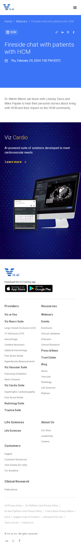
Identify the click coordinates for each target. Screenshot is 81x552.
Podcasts (46, 339)
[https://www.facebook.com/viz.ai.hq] (19, 540)
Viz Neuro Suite (14, 321)
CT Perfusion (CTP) (14, 333)
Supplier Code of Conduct (26, 517)
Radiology (46, 382)
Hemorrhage (11, 339)
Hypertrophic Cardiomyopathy (20, 392)
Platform (45, 393)
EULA (8, 517)
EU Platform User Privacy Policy (42, 505)
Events (45, 321)
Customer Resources (16, 459)
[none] (75, 8)
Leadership (47, 436)
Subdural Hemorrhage (16, 350)
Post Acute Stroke (14, 356)
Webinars (21, 21)
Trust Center (48, 357)
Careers (45, 441)
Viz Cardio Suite (14, 385)
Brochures (46, 328)
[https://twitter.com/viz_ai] (13, 540)
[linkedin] (62, 32)
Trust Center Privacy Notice (59, 511)
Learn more (13, 162)
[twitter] (56, 32)
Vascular (46, 376)
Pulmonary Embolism (16, 374)
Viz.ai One (11, 314)
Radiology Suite (14, 403)
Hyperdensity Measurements (20, 361)
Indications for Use (53, 517)
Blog (44, 364)
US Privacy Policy (14, 505)
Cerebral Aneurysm (14, 344)
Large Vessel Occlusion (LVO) (20, 328)
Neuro (44, 371)
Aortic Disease (12, 379)
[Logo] (12, 7)
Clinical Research (50, 344)
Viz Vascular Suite (16, 367)
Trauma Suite (13, 410)
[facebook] (73, 32)
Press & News (49, 350)
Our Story (46, 430)
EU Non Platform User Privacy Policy (23, 511)
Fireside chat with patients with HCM (52, 21)
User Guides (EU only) (16, 465)
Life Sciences (13, 430)
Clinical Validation (50, 333)
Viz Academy (11, 470)
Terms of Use (12, 522)
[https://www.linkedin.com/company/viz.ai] (7, 540)
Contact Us (28, 522)
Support (8, 454)
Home (8, 21)
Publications (11, 489)
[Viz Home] (12, 272)
